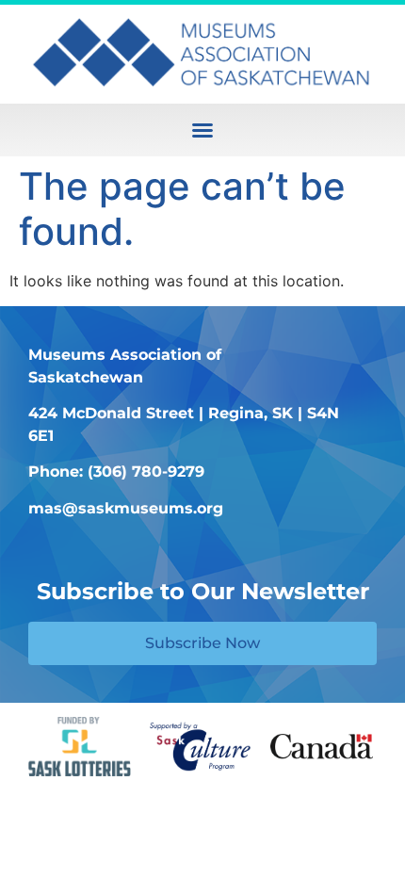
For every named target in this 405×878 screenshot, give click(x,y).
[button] (202, 130)
